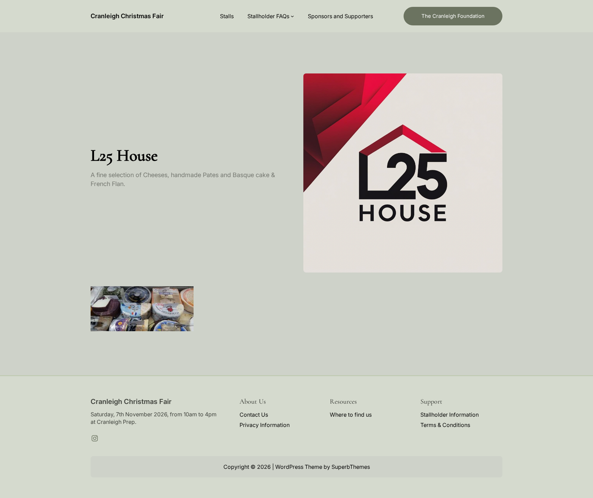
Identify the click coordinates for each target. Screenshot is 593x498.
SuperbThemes (351, 466)
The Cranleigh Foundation (453, 16)
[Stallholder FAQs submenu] (292, 16)
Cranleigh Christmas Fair (127, 16)
